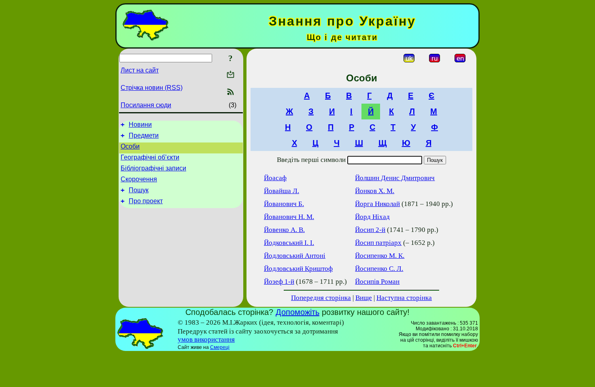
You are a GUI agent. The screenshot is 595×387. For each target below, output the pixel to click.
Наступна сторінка (404, 298)
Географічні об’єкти (150, 157)
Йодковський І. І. (289, 243)
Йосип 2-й (370, 230)
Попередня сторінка (321, 298)
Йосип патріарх (378, 243)
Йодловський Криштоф (298, 268)
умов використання (206, 339)
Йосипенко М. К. (379, 255)
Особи (130, 146)
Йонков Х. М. (374, 191)
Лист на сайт (140, 70)
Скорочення (139, 179)
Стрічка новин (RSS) (152, 87)
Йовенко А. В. (284, 230)
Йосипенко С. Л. (379, 268)
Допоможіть (297, 312)
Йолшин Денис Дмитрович (395, 178)
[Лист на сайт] (230, 75)
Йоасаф (275, 178)
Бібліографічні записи (153, 168)
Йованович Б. (284, 204)
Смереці (220, 347)
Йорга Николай (377, 204)
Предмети (144, 135)
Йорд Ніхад (372, 217)
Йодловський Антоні (294, 255)
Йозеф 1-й (279, 281)
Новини (140, 124)
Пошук (139, 190)
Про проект (146, 201)
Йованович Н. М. (289, 217)
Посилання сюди (146, 105)
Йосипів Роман (377, 281)
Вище (363, 298)
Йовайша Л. (281, 191)
